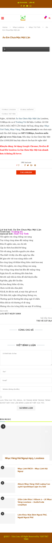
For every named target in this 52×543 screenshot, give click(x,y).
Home (5, 27)
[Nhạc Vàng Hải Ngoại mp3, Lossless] (26, 443)
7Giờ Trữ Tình (21, 234)
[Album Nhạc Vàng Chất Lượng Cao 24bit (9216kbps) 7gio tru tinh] (7, 488)
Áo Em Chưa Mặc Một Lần (28, 118)
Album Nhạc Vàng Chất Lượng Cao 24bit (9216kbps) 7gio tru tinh (34, 485)
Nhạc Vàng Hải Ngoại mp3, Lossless (24, 458)
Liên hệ (31, 2)
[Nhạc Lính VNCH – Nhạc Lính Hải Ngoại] (7, 472)
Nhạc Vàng (15, 129)
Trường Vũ (20, 122)
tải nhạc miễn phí (26, 109)
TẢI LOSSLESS (26, 172)
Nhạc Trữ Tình (34, 27)
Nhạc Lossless (18, 27)
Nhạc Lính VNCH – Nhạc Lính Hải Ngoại (33, 469)
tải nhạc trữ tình (9, 114)
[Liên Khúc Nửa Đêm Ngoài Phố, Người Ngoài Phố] (7, 519)
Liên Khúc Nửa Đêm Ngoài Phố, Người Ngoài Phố (32, 516)
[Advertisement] (26, 78)
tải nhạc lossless (9, 109)
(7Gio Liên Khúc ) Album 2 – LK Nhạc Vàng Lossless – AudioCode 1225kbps (35, 502)
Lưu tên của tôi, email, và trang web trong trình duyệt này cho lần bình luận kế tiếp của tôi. (25, 401)
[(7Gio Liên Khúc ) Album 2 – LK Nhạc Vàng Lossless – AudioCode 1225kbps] (7, 503)
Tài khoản (23, 2)
